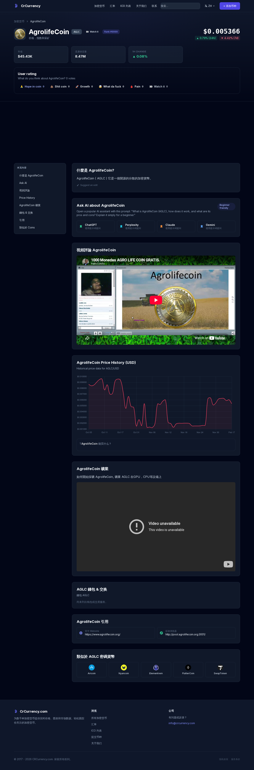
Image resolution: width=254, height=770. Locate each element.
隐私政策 (223, 759)
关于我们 (141, 5)
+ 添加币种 (229, 5)
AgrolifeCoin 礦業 (30, 205)
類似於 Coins (27, 227)
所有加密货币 (99, 717)
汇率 (112, 5)
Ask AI (23, 182)
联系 (154, 5)
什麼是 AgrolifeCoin (31, 175)
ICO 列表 (125, 5)
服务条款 (235, 759)
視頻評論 (24, 190)
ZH (210, 5)
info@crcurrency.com (182, 723)
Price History (27, 197)
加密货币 (99, 5)
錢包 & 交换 (26, 212)
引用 (22, 220)
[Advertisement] (127, 129)
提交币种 (96, 736)
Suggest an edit (89, 185)
